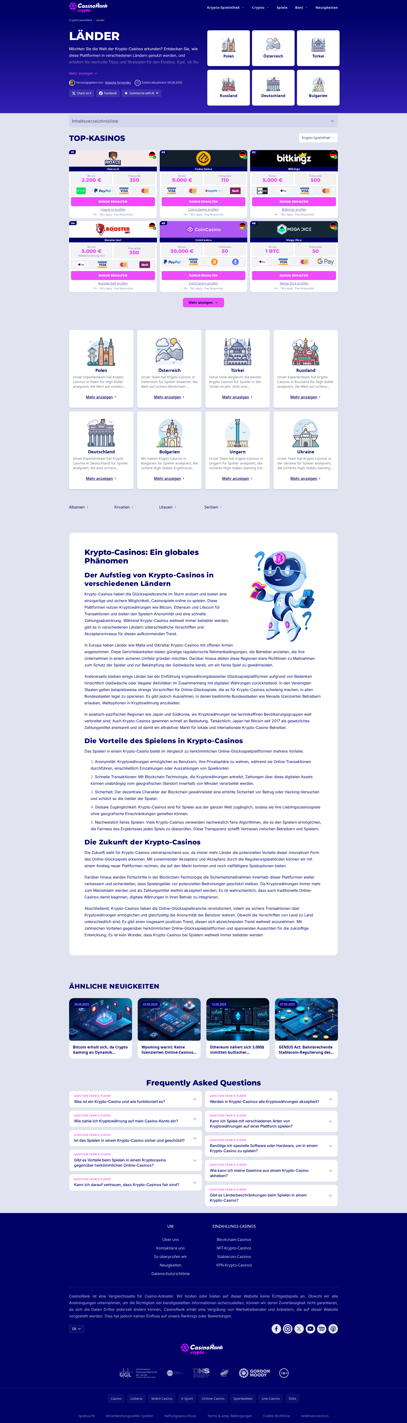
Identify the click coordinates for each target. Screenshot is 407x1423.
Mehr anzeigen (201, 302)
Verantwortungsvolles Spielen (129, 1416)
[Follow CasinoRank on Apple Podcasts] (333, 1329)
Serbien (211, 507)
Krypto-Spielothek (223, 7)
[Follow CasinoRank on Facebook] (276, 1329)
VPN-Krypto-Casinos (234, 1265)
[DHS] (201, 1373)
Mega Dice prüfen (294, 283)
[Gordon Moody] (254, 1373)
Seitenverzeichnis (315, 1416)
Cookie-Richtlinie (276, 1416)
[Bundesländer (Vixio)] (175, 1373)
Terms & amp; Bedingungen (230, 1416)
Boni (299, 7)
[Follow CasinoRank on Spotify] (322, 1329)
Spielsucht (86, 1416)
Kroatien (122, 507)
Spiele (282, 7)
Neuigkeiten (326, 7)
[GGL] (137, 1373)
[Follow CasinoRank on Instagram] (287, 1329)
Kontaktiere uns (170, 1248)
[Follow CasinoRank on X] (299, 1329)
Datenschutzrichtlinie (170, 1273)
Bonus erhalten (113, 201)
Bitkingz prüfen (294, 209)
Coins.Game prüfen (203, 209)
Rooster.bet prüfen (113, 283)
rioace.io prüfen (113, 209)
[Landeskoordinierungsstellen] (224, 1373)
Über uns (170, 1239)
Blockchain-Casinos (234, 1239)
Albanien (77, 507)
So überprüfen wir (170, 1256)
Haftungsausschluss (180, 1416)
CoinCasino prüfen (203, 283)
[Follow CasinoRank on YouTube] (310, 1329)
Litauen (166, 507)
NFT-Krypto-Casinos (234, 1248)
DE (74, 1328)
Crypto (258, 7)
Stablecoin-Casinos (234, 1256)
